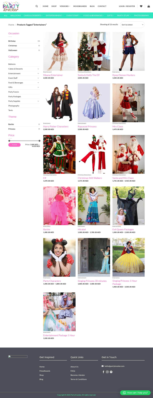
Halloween (12, 50)
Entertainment (54, 15)
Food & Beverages (92, 15)
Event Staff (73, 15)
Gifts (109, 15)
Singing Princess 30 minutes (92, 280)
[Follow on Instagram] (107, 372)
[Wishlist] (141, 6)
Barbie (11, 124)
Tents (10, 110)
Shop (54, 6)
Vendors (64, 6)
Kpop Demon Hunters (123, 75)
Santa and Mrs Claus (123, 177)
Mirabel (82, 229)
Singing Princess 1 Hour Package (124, 282)
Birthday (12, 41)
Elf (44, 177)
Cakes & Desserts (32, 15)
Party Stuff (123, 15)
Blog (92, 6)
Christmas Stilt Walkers (90, 177)
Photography (141, 15)
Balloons (16, 15)
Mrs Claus (117, 126)
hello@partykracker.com (114, 366)
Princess (11, 129)
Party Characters (52, 280)
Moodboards (80, 6)
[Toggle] (38, 68)
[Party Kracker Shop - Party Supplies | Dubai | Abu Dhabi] (11, 6)
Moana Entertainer (53, 75)
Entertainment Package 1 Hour (59, 335)
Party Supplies (14, 101)
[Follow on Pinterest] (111, 372)
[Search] (37, 6)
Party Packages (14, 96)
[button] (127, 6)
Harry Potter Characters (55, 126)
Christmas (12, 45)
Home (45, 6)
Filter (14, 145)
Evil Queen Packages (123, 229)
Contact (102, 6)
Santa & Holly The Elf (89, 75)
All (5, 15)
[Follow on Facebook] (103, 372)
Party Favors (13, 92)
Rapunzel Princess (87, 126)
